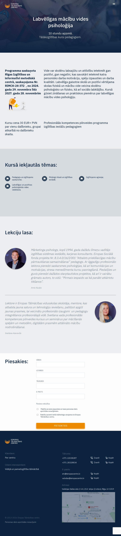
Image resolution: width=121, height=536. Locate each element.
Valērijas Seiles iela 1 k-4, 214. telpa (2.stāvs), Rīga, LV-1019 (88, 489)
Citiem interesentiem (15, 465)
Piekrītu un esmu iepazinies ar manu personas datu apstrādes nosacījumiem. (58, 410)
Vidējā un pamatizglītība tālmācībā (22, 469)
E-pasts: (66, 469)
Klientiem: (10, 453)
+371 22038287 (69, 458)
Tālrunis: (66, 453)
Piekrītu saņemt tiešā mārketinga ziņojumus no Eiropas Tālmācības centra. (60, 416)
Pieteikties (60, 425)
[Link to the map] (88, 521)
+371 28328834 (69, 462)
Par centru (10, 458)
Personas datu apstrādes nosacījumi (20, 522)
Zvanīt (96, 458)
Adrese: (66, 485)
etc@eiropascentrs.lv (71, 474)
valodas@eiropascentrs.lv (73, 478)
